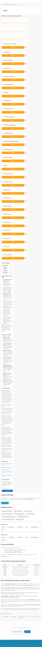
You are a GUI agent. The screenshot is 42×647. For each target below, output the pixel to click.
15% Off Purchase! (5, 92)
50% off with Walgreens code (7, 133)
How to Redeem (13, 616)
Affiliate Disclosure (20, 645)
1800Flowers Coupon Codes (7, 476)
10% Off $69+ (4, 165)
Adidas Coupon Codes (20, 519)
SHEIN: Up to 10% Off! (6, 238)
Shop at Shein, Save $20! (6, 206)
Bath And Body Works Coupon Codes (8, 516)
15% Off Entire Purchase (6, 214)
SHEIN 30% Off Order (6, 230)
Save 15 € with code (5, 246)
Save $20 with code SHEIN (7, 157)
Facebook (31, 499)
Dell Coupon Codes (6, 469)
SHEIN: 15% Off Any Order (7, 181)
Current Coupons (33, 616)
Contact (32, 645)
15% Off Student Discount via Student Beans (20, 571)
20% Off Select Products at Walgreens (9, 43)
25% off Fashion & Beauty (7, 254)
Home (3, 4)
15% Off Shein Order (6, 189)
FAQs (27, 616)
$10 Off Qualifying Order (6, 100)
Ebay (26, 527)
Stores (7, 4)
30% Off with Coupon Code (7, 173)
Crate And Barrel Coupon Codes (8, 519)
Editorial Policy (14, 645)
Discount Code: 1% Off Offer (7, 108)
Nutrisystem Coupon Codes (7, 464)
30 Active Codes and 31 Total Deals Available (20, 567)
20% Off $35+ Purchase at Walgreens (9, 125)
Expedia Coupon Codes (7, 467)
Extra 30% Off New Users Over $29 (20, 575)
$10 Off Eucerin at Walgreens (7, 60)
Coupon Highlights (5, 616)
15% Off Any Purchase (6, 222)
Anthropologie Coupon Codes (22, 516)
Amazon (3, 527)
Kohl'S (3, 529)
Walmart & (20, 527)
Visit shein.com (5, 502)
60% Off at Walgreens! (6, 52)
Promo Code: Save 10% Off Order (8, 76)
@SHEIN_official (25, 499)
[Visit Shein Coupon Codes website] (5, 10)
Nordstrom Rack (34, 527)
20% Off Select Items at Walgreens (8, 116)
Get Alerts (7, 490)
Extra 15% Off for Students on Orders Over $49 (20, 573)
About (9, 645)
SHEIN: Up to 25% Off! (6, 68)
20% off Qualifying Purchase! (7, 149)
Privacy (29, 645)
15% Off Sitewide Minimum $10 (8, 84)
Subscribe (27, 631)
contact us (20, 554)
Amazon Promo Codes (30, 513)
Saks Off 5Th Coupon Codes (7, 472)
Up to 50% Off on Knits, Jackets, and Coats (20, 569)
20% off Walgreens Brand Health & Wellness (10, 141)
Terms (25, 645)
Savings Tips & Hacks (21, 616)
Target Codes (11, 527)
